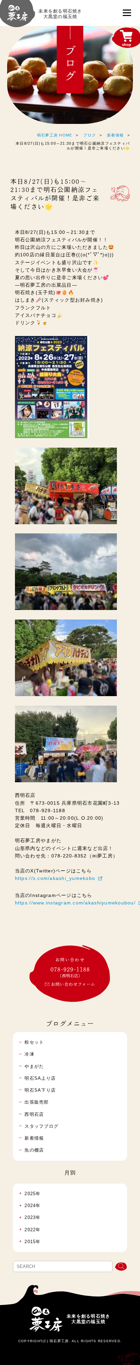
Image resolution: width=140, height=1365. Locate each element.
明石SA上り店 (40, 1078)
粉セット (34, 1042)
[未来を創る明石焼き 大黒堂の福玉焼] (17, 16)
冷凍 (29, 1054)
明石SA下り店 (40, 1090)
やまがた (34, 1066)
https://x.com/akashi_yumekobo (55, 878)
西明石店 (34, 1114)
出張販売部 (36, 1102)
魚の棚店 (34, 1150)
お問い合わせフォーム (73, 984)
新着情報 (115, 135)
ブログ (89, 135)
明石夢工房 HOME (54, 135)
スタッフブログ (41, 1126)
